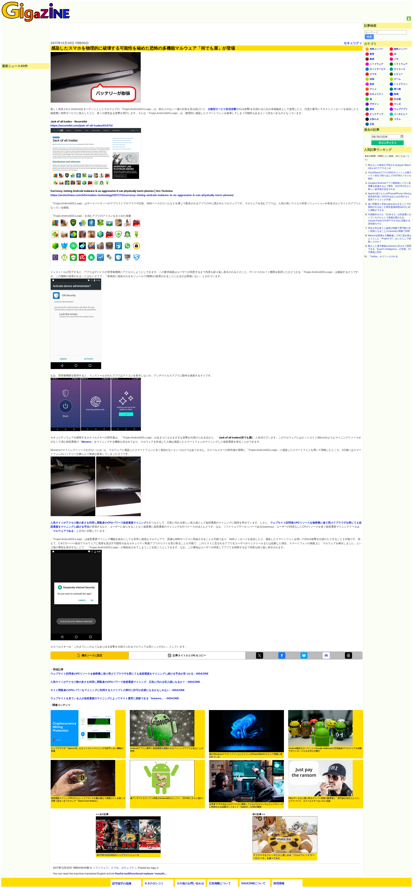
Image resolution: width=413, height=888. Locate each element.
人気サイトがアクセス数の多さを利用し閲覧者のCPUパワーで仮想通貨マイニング (98, 522)
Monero (86, 441)
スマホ (115, 867)
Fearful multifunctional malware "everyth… (140, 873)
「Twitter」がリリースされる (383, 256)
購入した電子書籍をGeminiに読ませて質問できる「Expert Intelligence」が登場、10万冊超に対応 (389, 248)
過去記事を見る (387, 142)
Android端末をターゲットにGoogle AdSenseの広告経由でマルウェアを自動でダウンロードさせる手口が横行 (325, 749)
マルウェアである (63, 530)
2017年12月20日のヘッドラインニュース (117, 855)
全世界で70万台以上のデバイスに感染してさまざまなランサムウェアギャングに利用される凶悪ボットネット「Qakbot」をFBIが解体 (246, 805)
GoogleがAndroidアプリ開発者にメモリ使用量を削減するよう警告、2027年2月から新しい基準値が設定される (389, 186)
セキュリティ (353, 43)
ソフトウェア (100, 867)
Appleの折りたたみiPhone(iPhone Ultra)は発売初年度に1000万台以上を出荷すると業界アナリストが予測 (389, 196)
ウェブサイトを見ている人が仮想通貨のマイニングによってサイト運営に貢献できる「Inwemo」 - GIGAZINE (114, 698)
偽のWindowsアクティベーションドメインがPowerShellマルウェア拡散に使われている (245, 755)
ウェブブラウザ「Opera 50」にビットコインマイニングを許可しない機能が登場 (87, 749)
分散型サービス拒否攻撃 (222, 109)
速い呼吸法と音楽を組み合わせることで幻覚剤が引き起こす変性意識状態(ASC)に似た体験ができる (389, 207)
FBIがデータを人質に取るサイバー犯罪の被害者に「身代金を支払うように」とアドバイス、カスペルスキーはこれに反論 (324, 799)
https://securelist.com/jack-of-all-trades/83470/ (81, 125)
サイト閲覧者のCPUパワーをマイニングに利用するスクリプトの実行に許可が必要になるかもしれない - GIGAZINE (117, 690)
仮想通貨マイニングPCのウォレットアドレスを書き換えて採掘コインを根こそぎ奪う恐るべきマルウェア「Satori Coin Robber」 (88, 799)
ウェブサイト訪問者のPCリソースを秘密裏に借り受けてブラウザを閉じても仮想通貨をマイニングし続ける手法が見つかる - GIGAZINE (129, 673)
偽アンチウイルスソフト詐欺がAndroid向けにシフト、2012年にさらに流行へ (167, 798)
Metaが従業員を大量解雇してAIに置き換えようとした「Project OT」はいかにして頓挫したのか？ (390, 238)
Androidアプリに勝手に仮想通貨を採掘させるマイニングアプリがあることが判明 (166, 749)
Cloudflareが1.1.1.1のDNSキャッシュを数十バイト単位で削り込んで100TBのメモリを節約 (390, 175)
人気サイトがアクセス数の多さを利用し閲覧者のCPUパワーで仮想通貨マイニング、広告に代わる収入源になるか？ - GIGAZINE (125, 681)
